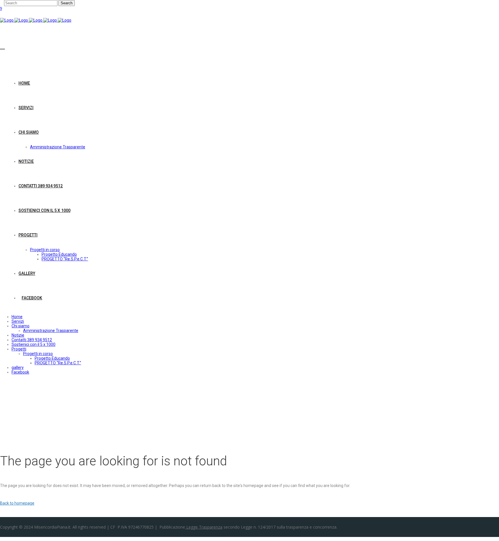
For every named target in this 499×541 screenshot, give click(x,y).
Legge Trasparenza (203, 527)
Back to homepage (17, 503)
